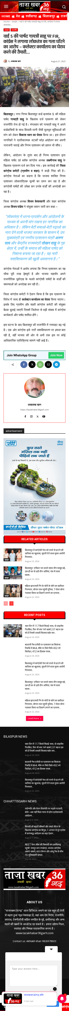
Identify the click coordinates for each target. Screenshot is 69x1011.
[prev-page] (6, 603)
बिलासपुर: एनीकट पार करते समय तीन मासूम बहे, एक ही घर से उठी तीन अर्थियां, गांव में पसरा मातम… (45, 571)
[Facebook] (23, 364)
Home (7, 21)
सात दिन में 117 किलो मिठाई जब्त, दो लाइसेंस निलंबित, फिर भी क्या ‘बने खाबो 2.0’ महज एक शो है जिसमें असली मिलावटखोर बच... (44, 629)
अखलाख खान (16, 61)
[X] (32, 364)
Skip (41, 1003)
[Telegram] (56, 364)
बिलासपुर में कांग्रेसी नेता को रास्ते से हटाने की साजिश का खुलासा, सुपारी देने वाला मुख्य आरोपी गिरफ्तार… (45, 553)
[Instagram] (31, 415)
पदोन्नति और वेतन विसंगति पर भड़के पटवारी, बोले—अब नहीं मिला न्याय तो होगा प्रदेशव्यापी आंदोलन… (44, 812)
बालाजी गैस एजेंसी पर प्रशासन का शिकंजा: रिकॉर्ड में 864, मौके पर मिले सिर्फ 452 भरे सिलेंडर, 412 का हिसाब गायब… (43, 648)
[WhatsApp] (40, 364)
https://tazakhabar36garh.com (34, 409)
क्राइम (14, 21)
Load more (33, 718)
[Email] (48, 364)
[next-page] (11, 603)
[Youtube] (43, 415)
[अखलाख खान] (6, 61)
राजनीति (14, 30)
